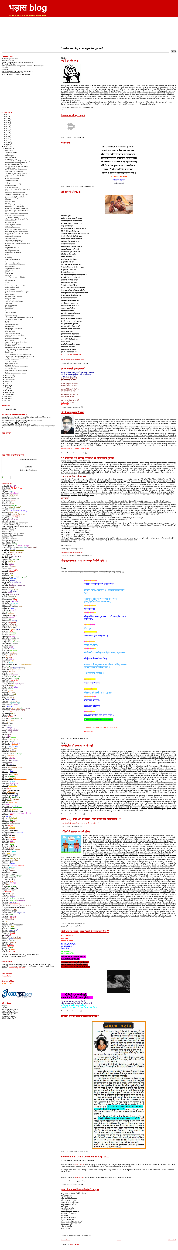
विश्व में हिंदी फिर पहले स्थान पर (12, 337)
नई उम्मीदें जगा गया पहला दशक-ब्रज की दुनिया (15, 196)
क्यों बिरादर (12, 836)
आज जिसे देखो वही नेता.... (10, 326)
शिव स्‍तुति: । (89, 628)
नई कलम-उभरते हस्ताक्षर (25, 664)
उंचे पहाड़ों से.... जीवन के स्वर (17, 586)
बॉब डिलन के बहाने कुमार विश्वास (10, 59)
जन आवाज (13, 521)
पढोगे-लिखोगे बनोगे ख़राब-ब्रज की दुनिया (14, 184)
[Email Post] (91, 107)
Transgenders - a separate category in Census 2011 (19, 356)
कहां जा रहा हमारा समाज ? (10, 221)
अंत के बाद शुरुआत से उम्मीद (72, 412)
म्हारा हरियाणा (13, 615)
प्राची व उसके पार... (13, 729)
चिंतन (12, 537)
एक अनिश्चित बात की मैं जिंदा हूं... (19, 511)
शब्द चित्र (14, 621)
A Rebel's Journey (17, 488)
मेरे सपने (10, 717)
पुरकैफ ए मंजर (14, 888)
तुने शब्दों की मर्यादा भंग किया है (11, 351)
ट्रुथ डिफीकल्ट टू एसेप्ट (16, 525)
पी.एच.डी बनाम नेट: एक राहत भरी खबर (13, 319)
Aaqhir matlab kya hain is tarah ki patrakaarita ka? (18, 71)
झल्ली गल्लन (12, 645)
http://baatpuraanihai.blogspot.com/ (72, 359)
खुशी (10, 558)
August (7, 381)
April (6, 389)
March (7, 391)
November (8, 376)
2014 (6, 139)
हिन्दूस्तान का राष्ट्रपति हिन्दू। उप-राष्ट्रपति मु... (15, 198)
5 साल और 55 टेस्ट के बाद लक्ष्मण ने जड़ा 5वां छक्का (16, 205)
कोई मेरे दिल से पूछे (15, 703)
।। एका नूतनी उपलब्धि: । (94, 673)
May (6, 387)
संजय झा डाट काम (13, 731)
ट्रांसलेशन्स (9, 727)
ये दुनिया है (13, 694)
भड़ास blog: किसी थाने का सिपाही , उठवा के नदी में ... (17, 166)
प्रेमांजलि (7, 272)
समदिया (13, 713)
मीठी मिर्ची (11, 696)
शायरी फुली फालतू (13, 591)
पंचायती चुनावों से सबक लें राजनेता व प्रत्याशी (15, 215)
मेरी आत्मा (11, 497)
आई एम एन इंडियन (11, 766)
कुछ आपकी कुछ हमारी (22, 523)
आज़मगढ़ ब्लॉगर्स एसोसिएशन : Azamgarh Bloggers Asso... (19, 347)
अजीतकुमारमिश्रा (18, 925)
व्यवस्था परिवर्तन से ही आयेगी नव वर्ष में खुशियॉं (15, 277)
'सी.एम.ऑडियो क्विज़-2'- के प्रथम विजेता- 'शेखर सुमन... (17, 291)
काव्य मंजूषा (14, 601)
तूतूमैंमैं (17, 684)
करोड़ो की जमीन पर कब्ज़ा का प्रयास (13, 236)
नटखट (11, 673)
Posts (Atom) (74, 1244)
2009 (6, 396)
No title (7, 177)
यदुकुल (13, 598)
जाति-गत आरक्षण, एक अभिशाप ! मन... (16, 338)
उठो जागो (10, 614)
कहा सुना (8, 612)
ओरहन (22, 708)
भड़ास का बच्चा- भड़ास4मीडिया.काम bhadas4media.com (17, 62)
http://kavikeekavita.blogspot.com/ (71, 354)
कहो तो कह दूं (12, 636)
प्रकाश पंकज (14, 539)
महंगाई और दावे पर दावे (10, 201)
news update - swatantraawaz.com (14, 240)
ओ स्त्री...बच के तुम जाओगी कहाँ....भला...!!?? (15, 286)
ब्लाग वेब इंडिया (12, 628)
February (8, 392)
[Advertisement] (89, 32)
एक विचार (12, 554)
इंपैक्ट (12, 575)
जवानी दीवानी (12, 624)
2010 (6, 147)
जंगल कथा (15, 589)
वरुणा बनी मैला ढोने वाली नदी (11, 238)
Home (119, 1240)
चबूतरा (10, 593)
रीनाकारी (11, 504)
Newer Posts (65, 1240)
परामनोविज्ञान (24, 547)
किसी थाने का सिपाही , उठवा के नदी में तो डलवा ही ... (16, 170)
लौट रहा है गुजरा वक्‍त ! (10, 340)
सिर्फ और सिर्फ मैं (8, 275)
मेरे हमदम (14, 528)
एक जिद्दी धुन (12, 879)
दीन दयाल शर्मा (15, 498)
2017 (6, 133)
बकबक (11, 573)
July (6, 383)
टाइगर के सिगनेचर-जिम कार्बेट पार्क (12, 228)
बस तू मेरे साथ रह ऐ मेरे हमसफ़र (12, 217)
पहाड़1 (11, 724)
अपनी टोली (15, 607)
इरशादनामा (9, 706)
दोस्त (9, 725)
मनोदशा (22, 668)
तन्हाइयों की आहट (9, 309)
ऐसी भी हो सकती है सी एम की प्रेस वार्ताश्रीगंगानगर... (16, 358)
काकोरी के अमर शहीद (9, 294)
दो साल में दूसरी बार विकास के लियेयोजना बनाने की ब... (17, 293)
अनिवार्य (13, 629)
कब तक (6, 314)
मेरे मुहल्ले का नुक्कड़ (15, 670)
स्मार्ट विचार (12, 561)
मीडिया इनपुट (12, 566)
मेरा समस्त (12, 635)
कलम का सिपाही (15, 680)
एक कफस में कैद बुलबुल (10, 289)
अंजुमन (11, 491)
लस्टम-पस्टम (16, 708)
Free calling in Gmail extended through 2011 (85, 1156)
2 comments (87, 186)
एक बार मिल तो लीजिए (10, 346)
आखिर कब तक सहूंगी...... (10, 365)
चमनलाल (13, 500)
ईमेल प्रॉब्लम (7, 245)
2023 (6, 121)
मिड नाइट (10, 668)
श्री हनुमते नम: (89, 609)
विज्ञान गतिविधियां (13, 570)
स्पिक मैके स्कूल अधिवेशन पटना (12, 251)
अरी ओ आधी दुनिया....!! (71, 191)
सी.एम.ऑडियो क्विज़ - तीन (10, 222)
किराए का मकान (14, 594)
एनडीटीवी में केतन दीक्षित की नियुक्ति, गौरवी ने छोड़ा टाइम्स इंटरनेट (19, 424)
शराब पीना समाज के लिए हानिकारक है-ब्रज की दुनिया (16, 208)
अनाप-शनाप (14, 701)
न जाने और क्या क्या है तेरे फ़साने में (12, 268)
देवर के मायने (5, 69)
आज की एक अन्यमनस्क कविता (12, 363)
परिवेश (14, 855)
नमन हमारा (65, 142)
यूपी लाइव (10, 691)
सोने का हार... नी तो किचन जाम (12, 212)
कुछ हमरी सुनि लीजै (19, 907)
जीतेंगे (10, 769)
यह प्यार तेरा (7, 284)
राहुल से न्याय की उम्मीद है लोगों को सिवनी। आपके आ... (17, 231)
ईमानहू (12, 698)
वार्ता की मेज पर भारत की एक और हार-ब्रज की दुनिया (16, 219)
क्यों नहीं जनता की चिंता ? (10, 331)
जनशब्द (14, 544)
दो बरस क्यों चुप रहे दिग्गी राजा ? (12, 324)
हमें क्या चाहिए (8, 200)
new (66, 110)
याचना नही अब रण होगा (8, 60)
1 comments (86, 107)
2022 (6, 123)
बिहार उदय (7, 203)
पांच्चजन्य (11, 587)
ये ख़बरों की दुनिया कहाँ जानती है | (12, 333)
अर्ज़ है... (12, 631)
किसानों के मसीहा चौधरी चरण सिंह (12, 263)
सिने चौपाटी (16, 668)
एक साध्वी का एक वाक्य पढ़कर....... (12, 300)
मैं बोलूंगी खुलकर (16, 582)
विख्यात (12, 530)
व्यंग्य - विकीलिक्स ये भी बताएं (11, 305)
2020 (6, 127)
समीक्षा (9, 532)
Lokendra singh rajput (73, 115)
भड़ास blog (28, 8)
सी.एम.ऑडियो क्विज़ (9, 307)
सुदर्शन (14, 640)
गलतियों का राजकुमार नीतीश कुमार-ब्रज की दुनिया (16, 370)
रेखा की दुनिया (12, 596)
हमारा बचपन (9, 657)
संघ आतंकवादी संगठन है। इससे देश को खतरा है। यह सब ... (18, 243)
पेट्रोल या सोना (8, 303)
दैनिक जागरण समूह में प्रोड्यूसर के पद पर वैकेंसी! (14, 422)
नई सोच (10, 712)
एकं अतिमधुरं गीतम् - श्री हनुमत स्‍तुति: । (99, 715)
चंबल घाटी (12, 617)
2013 (6, 141)
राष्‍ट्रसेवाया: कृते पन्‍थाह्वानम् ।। (96, 635)
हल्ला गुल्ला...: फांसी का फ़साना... (12, 360)
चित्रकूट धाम (14, 603)
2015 (6, 137)
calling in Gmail (79, 1164)
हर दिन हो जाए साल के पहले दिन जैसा (13, 252)
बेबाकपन (10, 568)
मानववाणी (13, 610)
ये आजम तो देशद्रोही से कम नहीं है (12, 259)
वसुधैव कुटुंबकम (13, 495)
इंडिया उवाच (16, 559)
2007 (6, 400)
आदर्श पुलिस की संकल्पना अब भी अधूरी (77, 745)
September (8, 379)
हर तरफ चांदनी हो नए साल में (72, 368)
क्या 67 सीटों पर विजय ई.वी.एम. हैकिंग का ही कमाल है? (16, 74)
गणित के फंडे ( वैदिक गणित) (9, 64)
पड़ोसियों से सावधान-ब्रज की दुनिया (75, 831)
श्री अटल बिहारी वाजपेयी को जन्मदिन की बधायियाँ (16, 229)
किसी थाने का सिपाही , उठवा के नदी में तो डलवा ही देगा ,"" (85, 931)
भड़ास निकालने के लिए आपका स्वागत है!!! (12, 73)
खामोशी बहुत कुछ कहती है (18, 710)
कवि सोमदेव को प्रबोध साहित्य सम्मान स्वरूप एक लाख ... (17, 194)
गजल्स (12, 652)
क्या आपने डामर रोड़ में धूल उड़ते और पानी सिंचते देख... (17, 349)
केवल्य (20, 607)
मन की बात (7, 249)
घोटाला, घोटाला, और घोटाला (11, 187)
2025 (6, 117)
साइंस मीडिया (13, 654)
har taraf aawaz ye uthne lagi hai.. (14, 302)
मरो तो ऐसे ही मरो (8, 182)
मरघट (13, 685)
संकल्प (6, 372)
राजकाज (15, 715)
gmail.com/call (79, 1177)
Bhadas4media (11, 409)
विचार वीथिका (12, 633)
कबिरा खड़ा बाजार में (16, 719)
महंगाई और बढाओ (9, 270)
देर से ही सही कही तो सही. (10, 312)
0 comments (77, 137)
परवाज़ (9, 490)
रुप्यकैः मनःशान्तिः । (92, 645)
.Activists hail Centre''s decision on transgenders (18, 354)
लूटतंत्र (11, 565)
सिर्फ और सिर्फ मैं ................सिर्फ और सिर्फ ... (15, 207)
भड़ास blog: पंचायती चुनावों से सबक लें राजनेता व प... (17, 214)
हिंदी (13, 661)
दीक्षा (9, 685)
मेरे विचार (11, 659)
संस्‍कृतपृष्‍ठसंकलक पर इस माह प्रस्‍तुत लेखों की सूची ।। (84, 560)
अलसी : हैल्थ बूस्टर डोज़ (16, 552)
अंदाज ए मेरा (15, 542)
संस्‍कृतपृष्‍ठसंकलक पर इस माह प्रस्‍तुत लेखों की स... (16, 162)
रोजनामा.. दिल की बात (18, 514)
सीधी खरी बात (16, 642)
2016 (6, 135)
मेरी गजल (16, 678)
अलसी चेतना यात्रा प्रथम (10, 235)
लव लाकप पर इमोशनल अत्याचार (12, 178)
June (7, 385)
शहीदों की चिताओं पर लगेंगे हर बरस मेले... (14, 296)
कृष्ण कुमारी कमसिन (19, 533)
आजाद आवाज (9, 656)
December (8, 148)
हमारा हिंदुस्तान (15, 638)
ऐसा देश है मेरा (16, 516)
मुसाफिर (8, 722)
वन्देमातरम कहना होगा (9, 279)
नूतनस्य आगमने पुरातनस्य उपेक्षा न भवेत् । (99, 584)
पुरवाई (15, 600)
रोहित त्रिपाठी (14, 830)
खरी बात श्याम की (10, 699)
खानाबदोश (17, 547)
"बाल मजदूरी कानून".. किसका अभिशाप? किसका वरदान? (17, 189)
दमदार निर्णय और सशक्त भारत (11, 330)
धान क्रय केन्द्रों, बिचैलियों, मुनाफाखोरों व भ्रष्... (15, 192)
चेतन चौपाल (12, 671)
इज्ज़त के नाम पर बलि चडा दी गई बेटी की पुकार (80, 1189)
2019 (6, 129)
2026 (6, 115)
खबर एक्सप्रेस (14, 540)
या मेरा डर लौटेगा (13, 675)
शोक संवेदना (5, 67)
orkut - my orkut (9, 273)
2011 (5, 145)
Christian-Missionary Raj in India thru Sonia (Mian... (19, 317)
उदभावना (11, 572)
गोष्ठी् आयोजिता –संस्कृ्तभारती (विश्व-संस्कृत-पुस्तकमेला (105, 652)
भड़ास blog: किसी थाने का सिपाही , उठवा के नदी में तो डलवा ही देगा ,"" (91, 819)
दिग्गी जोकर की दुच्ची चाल (10, 298)
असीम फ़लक (8, 502)
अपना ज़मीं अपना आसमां (14, 677)
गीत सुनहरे (14, 872)
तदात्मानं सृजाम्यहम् (18, 535)
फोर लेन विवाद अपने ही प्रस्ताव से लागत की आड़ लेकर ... (17, 210)
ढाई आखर (7, 282)
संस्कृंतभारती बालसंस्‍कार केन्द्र (95, 658)
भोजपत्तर (27, 708)
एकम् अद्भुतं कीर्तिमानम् (92, 706)
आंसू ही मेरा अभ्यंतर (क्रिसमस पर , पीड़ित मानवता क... (17, 233)
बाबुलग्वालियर (14, 518)
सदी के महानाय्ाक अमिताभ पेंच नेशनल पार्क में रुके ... (17, 367)
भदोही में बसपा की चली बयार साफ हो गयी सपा (15, 265)
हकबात (16, 705)
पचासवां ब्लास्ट (8, 256)
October (8, 377)
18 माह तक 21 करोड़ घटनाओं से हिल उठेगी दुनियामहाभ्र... (18, 161)
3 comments (81, 1151)
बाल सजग (8, 666)
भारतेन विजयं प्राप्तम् (91, 683)
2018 (6, 131)
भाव (10, 619)
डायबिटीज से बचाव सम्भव (16, 551)
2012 (6, 143)
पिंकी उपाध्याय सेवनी (21, 577)
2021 (6, 125)
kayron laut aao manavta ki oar (13, 328)
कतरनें (11, 732)
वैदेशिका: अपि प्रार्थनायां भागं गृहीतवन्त (98, 692)
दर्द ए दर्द (10, 689)
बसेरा (14, 605)
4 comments (84, 1235)
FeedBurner (33, 470)
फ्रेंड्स (12, 608)
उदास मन (7, 323)
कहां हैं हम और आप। (69, 60)
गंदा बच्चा (15, 643)
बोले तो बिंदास (14, 687)
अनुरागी (18, 629)
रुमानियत (12, 580)
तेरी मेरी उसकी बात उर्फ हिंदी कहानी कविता (20, 526)
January (8, 394)
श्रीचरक (21, 684)
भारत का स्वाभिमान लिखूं (10, 185)
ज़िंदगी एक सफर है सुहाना (16, 811)
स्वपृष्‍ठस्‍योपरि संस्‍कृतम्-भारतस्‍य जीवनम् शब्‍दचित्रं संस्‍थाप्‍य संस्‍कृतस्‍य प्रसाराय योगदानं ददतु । (105, 665)
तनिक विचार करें (14, 493)
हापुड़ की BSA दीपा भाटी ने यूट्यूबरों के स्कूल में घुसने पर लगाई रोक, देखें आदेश (22, 420)
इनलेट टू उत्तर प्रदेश (15, 556)
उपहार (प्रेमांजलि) (9, 226)
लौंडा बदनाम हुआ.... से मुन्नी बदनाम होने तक (14, 344)
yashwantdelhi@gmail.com (11, 956)
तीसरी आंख (14, 505)
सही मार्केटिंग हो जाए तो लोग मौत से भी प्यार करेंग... (16, 374)
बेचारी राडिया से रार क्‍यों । (10, 280)
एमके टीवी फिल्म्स (12, 512)
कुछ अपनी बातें (10, 682)
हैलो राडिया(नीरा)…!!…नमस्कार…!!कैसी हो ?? (15, 335)
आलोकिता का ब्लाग (13, 519)
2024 (6, 119)
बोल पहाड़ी (12, 549)
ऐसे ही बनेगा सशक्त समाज (10, 368)
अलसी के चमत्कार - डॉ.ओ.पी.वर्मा (12, 247)
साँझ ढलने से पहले (9, 353)
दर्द (5, 261)
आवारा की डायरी (32, 547)
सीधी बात (11, 720)
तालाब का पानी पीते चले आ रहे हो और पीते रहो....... (16, 342)
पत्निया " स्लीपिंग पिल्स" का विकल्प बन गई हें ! (80, 1016)
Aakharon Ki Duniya (22, 546)
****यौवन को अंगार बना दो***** (12, 287)
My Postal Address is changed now (14, 242)
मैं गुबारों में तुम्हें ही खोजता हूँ (11, 316)
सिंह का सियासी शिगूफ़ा (10, 266)
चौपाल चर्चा (13, 579)
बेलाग (13, 692)
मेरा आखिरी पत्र (8, 258)
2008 (6, 398)
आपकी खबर (12, 622)
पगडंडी (10, 563)
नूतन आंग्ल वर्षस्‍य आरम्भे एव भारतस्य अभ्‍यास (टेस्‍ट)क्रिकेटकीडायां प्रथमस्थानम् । (100, 600)
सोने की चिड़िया (14, 626)
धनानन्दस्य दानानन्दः (92, 700)
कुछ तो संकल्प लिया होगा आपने (12, 180)
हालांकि (11, 647)
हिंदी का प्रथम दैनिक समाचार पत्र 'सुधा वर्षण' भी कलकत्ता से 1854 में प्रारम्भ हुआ (22, 66)
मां (5, 310)
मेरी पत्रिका (13, 650)
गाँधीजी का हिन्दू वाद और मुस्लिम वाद (13, 224)
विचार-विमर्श (12, 509)
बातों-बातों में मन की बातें (15, 507)
